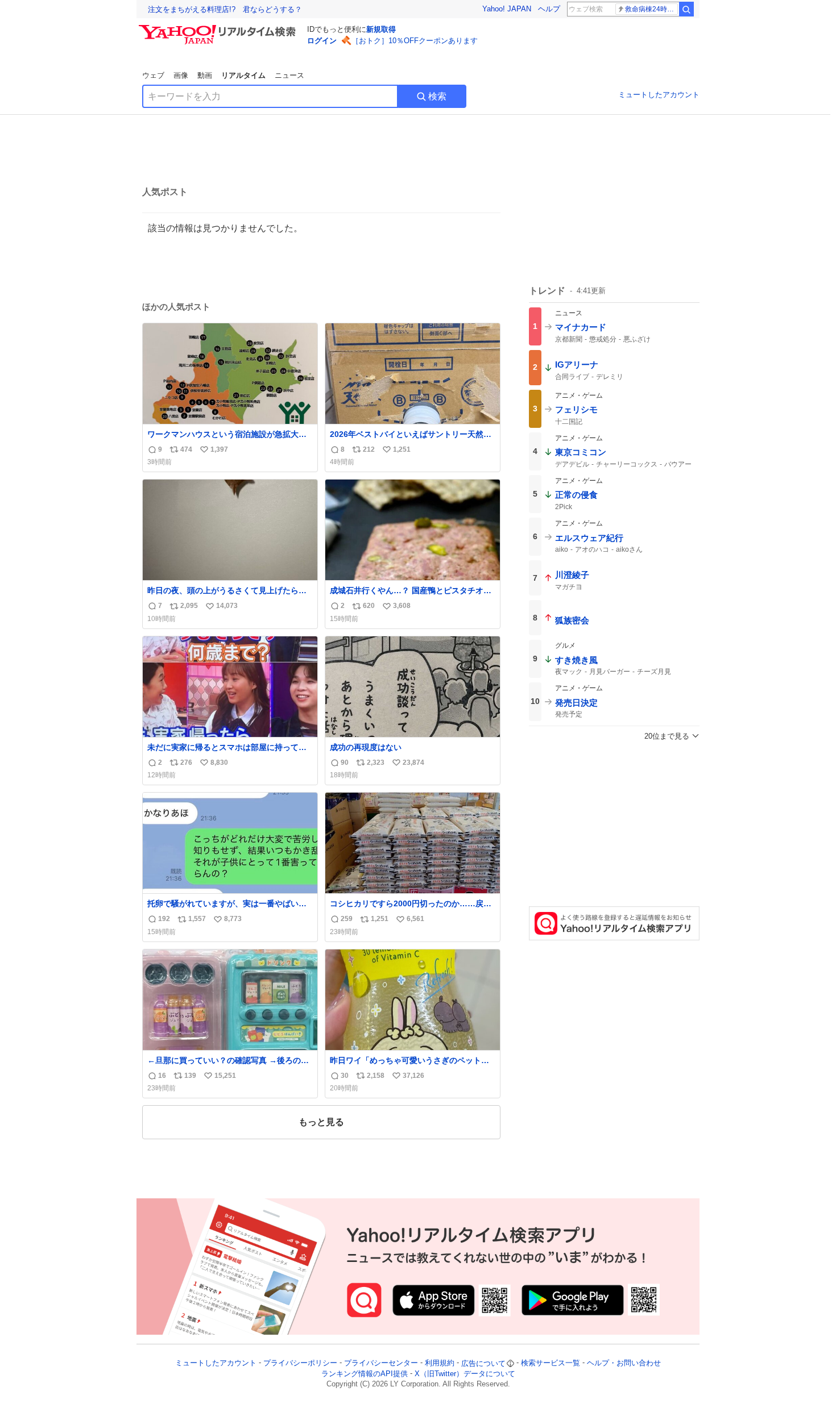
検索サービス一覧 (550, 1363)
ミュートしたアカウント (659, 94)
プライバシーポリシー (300, 1363)
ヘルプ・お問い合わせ (624, 1363)
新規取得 (381, 29)
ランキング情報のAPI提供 (364, 1373)
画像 (180, 75)
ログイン (322, 40)
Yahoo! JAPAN (506, 9)
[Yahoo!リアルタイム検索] (218, 28)
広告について (483, 1363)
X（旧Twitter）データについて (465, 1373)
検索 (437, 96)
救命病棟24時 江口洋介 (651, 9)
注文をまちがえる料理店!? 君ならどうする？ (225, 9)
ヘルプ (549, 9)
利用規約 (439, 1363)
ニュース (289, 75)
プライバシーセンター (381, 1363)
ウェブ (153, 75)
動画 (204, 75)
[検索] (686, 9)
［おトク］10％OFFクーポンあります (414, 40)
